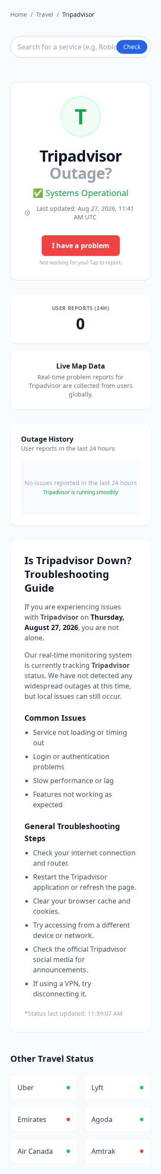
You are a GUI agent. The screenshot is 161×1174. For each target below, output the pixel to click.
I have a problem (80, 245)
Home (18, 14)
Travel (44, 14)
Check (131, 47)
